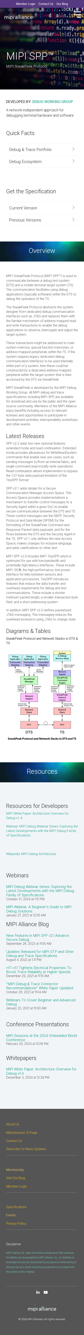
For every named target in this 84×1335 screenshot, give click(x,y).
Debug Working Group (52, 102)
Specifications (16, 1207)
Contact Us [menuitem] (45, 4)
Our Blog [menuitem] (62, 4)
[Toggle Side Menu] (77, 14)
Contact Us (14, 1141)
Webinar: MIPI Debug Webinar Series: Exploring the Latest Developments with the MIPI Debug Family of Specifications (42, 830)
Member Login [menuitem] (25, 4)
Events (11, 1215)
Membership (15, 1170)
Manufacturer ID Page (21, 1133)
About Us (12, 1124)
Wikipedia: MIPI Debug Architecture (31, 854)
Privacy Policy (16, 1223)
